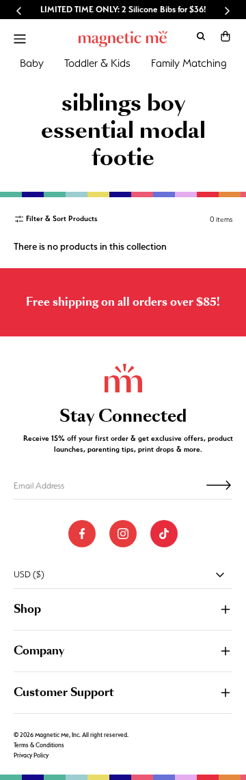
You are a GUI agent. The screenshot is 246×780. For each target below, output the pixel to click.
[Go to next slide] (226, 10)
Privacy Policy (31, 755)
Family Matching (189, 63)
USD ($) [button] (29, 574)
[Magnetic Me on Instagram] (123, 533)
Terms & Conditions (39, 745)
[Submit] (218, 485)
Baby (32, 63)
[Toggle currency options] (220, 574)
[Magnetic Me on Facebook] (82, 533)
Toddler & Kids (97, 63)
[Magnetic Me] (123, 39)
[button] (225, 36)
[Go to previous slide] (19, 10)
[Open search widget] (201, 36)
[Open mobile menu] (20, 39)
